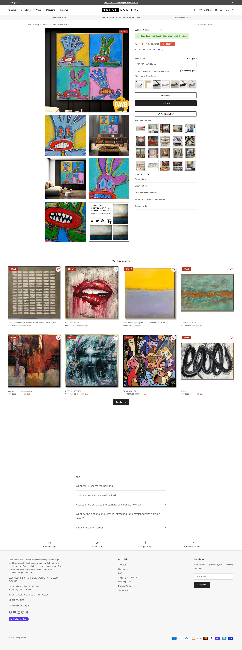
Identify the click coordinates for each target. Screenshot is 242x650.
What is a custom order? (90, 527)
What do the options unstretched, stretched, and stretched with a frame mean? (118, 515)
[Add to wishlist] (58, 269)
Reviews (64, 10)
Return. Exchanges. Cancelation (150, 199)
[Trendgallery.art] (121, 10)
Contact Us (123, 569)
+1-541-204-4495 (210, 10)
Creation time (141, 186)
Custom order (141, 206)
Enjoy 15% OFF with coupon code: (118, 3)
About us (122, 565)
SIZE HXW (140, 59)
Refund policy (124, 582)
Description (140, 179)
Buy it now (165, 103)
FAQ (120, 573)
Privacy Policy (124, 586)
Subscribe (201, 585)
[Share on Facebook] (144, 174)
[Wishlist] (221, 10)
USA (232, 3)
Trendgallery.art (20, 638)
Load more (121, 402)
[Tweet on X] (141, 174)
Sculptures (26, 10)
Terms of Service (125, 590)
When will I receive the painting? (95, 485)
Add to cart (166, 95)
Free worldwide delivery (146, 193)
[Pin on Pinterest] (148, 174)
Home (30, 25)
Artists (38, 10)
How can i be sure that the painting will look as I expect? (109, 504)
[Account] (227, 9)
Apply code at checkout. (164, 36)
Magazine (50, 10)
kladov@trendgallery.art (19, 605)
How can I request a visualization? (96, 495)
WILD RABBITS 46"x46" (62, 25)
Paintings (12, 10)
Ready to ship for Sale (43, 25)
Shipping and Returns (128, 577)
